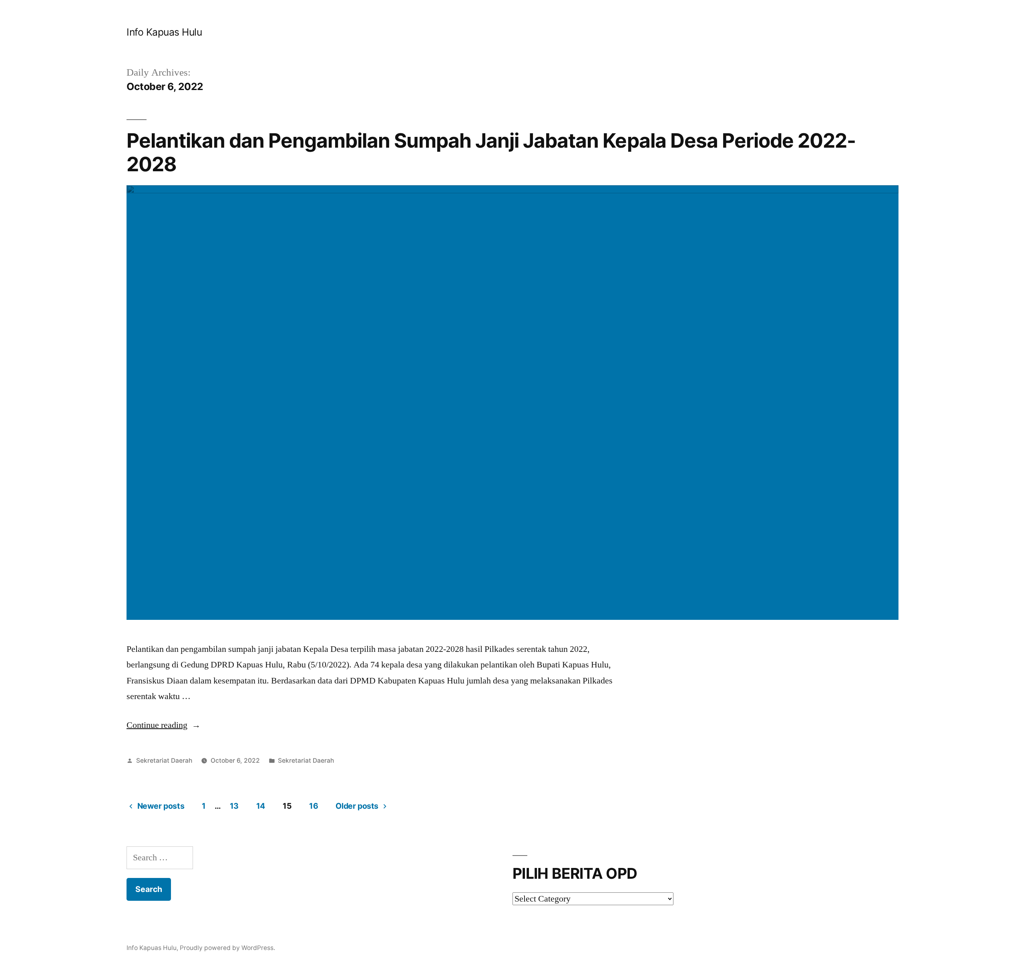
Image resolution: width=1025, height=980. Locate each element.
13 (234, 806)
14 (260, 806)
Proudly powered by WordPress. (227, 948)
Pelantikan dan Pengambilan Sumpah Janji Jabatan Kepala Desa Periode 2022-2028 (491, 152)
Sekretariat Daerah (164, 760)
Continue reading (164, 725)
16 (313, 806)
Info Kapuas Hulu (164, 32)
